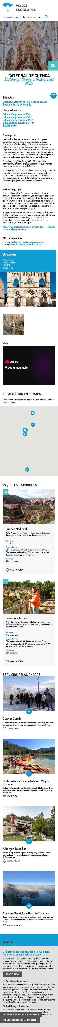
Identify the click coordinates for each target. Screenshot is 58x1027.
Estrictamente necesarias (18, 981)
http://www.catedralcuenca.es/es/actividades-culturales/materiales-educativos (29, 228)
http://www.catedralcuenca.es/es (28, 241)
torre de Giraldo (22, 104)
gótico (26, 101)
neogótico (36, 101)
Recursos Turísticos (11, 17)
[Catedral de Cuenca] (28, 289)
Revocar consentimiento (19, 1020)
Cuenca (7, 101)
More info (12, 974)
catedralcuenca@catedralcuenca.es (25, 244)
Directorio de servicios (32, 17)
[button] (25, 431)
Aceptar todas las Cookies (21, 1014)
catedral (17, 101)
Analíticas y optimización (17, 1006)
